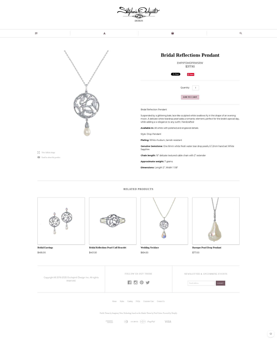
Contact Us (161, 301)
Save (192, 74)
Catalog (130, 301)
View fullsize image (46, 152)
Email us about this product (49, 157)
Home (114, 301)
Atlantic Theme (146, 313)
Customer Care (148, 301)
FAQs (138, 301)
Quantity (185, 87)
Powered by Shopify (170, 313)
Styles (122, 301)
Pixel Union (158, 313)
